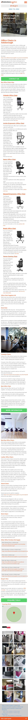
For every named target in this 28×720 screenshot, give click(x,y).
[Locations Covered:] (1, 2)
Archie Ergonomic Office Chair (13, 123)
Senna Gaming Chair (10, 256)
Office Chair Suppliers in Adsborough (11, 711)
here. (11, 156)
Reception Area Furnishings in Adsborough (11, 708)
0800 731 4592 (14, 9)
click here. (17, 253)
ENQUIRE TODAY (14, 600)
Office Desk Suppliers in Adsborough (11, 712)
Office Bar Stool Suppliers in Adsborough (12, 715)
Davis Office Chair (9, 159)
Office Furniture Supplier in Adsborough (11, 705)
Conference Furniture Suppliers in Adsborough (12, 706)
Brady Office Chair (9, 228)
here (17, 120)
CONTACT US (14, 79)
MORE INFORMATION (14, 410)
